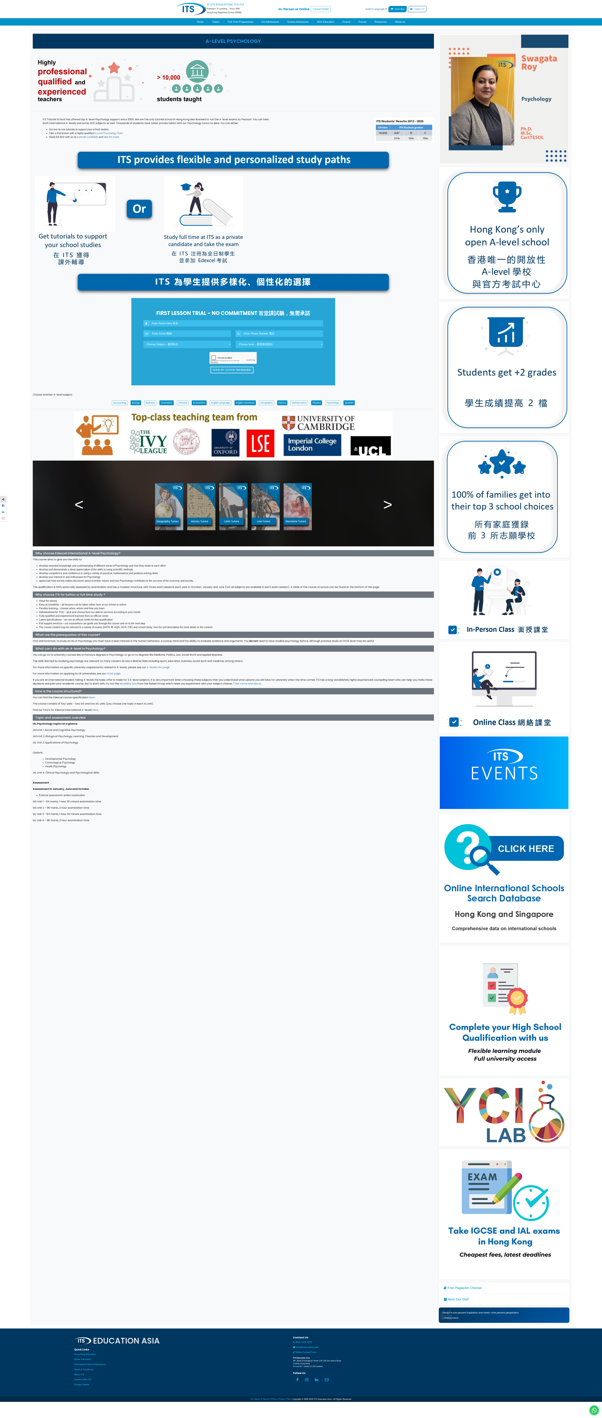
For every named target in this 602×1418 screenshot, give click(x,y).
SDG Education (325, 22)
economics (199, 402)
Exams (346, 22)
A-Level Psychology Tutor (108, 133)
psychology (333, 402)
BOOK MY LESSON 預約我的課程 (232, 370)
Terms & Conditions (83, 1369)
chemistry (166, 402)
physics (317, 402)
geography (266, 402)
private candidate (88, 137)
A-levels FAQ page (158, 667)
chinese (182, 402)
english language (220, 402)
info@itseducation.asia (307, 1347)
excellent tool (128, 683)
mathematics (299, 402)
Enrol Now (399, 9)
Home (200, 22)
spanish (349, 402)
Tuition (215, 22)
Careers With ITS (82, 1379)
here (92, 697)
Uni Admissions (270, 22)
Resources (381, 22)
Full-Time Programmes (240, 22)
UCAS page (113, 673)
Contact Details (81, 1384)
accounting (119, 402)
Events (362, 22)
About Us (400, 22)
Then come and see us (247, 683)
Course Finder (321, 9)
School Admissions (298, 22)
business (150, 402)
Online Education (82, 1359)
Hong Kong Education (85, 1354)
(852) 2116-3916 (303, 1342)
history (282, 402)
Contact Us (418, 9)
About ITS (79, 1374)
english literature (245, 402)
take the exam (111, 137)
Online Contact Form (305, 1352)
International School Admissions (90, 1364)
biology (136, 402)
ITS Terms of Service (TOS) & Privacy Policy (271, 1399)
